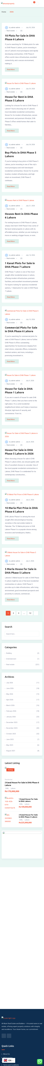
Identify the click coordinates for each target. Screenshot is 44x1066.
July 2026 (22, 683)
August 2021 (22, 751)
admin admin (15, 27)
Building (22, 653)
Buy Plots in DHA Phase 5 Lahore (20, 154)
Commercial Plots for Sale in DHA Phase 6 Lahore (21, 329)
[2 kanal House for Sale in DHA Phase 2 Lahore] (11, 818)
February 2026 (22, 711)
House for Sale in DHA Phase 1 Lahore (19, 390)
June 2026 (22, 688)
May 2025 (22, 745)
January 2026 (22, 717)
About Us (6, 1054)
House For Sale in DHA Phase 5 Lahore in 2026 (19, 452)
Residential (8, 779)
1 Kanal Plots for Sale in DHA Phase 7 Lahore (20, 265)
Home (4, 12)
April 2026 (22, 700)
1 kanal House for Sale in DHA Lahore (28, 800)
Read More (11, 69)
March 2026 (22, 705)
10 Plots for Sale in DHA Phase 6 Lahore (20, 37)
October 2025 (22, 734)
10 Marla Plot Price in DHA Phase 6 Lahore (21, 510)
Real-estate (11, 31)
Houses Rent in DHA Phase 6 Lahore (21, 215)
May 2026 (22, 694)
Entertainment (22, 659)
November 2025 (22, 728)
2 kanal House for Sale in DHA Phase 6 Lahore (22, 783)
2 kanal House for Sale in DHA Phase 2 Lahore (28, 816)
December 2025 (22, 722)
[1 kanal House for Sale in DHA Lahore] (11, 803)
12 (30, 613)
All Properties (8, 1058)
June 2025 (22, 739)
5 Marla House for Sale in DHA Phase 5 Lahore (20, 571)
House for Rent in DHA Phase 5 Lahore (19, 98)
